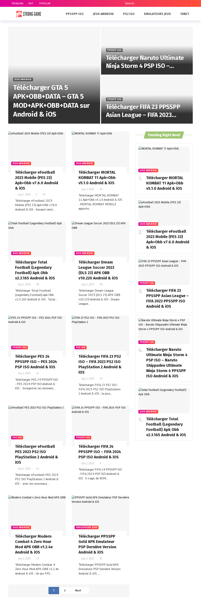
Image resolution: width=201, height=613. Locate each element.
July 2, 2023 (24, 194)
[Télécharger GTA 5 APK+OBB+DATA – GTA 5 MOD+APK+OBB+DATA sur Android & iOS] (54, 75)
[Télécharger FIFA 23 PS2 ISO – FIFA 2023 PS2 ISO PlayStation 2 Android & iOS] (100, 336)
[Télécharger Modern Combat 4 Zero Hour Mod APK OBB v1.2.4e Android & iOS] (37, 516)
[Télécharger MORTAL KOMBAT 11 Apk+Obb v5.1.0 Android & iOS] (100, 152)
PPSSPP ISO (19, 347)
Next (78, 590)
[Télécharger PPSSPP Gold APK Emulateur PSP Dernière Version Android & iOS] (100, 516)
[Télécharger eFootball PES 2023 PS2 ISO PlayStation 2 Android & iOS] (37, 426)
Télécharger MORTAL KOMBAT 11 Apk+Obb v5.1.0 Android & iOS (97, 177)
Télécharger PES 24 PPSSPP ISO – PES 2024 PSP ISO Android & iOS (36, 361)
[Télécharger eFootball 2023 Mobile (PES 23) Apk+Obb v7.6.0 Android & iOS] (37, 152)
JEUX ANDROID (21, 163)
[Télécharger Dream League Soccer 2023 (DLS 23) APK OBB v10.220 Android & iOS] (100, 242)
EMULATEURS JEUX (86, 527)
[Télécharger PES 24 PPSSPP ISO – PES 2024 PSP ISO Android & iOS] (37, 336)
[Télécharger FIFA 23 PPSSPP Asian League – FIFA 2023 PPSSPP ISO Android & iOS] (147, 100)
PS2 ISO (80, 347)
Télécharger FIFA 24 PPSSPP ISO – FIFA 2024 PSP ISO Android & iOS (100, 451)
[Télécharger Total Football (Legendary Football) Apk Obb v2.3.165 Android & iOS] (37, 242)
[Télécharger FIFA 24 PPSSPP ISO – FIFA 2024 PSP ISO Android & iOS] (100, 426)
